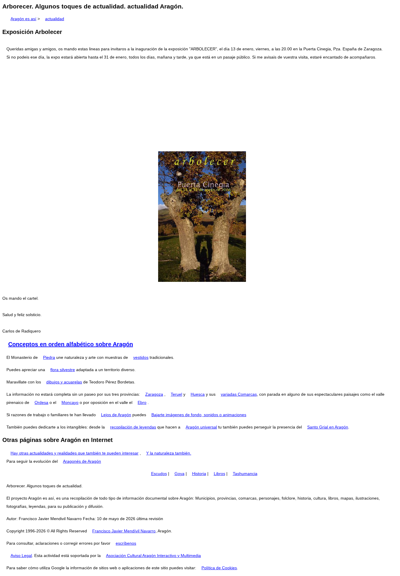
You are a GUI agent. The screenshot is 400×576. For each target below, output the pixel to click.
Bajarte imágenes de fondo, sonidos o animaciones (198, 414)
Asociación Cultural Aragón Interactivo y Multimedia (153, 555)
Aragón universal (201, 427)
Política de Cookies (219, 567)
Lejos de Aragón (116, 414)
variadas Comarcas (239, 394)
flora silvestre (62, 369)
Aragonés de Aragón (82, 461)
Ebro (142, 402)
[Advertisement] (200, 106)
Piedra (49, 357)
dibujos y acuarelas (64, 382)
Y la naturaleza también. (168, 453)
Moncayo (69, 402)
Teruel (176, 394)
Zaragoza (154, 394)
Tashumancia (245, 473)
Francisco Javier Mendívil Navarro (123, 531)
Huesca (198, 394)
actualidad (54, 18)
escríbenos (126, 543)
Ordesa (41, 402)
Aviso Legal (21, 555)
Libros (219, 473)
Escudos (159, 473)
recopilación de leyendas (133, 427)
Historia (199, 473)
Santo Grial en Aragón (327, 427)
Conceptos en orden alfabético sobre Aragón (70, 344)
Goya (179, 473)
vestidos (140, 357)
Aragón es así (23, 18)
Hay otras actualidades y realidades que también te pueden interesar (75, 453)
